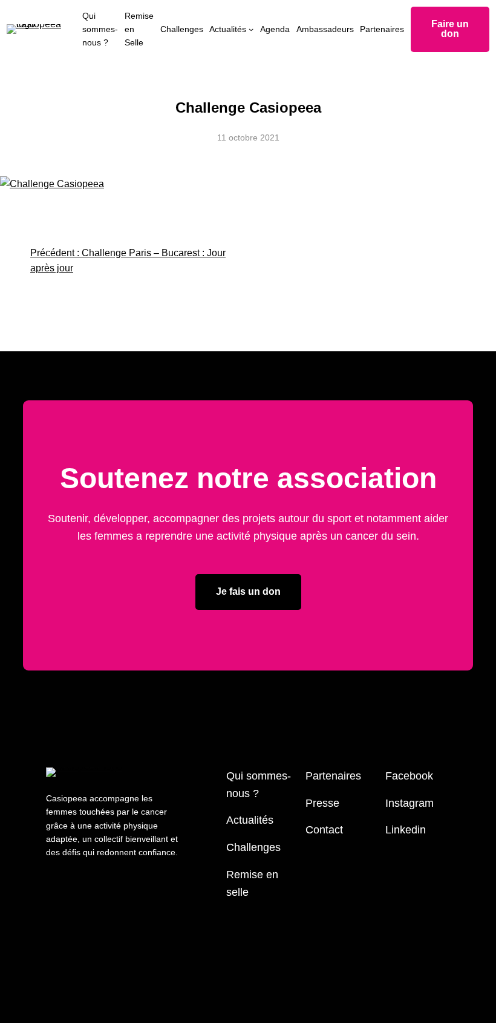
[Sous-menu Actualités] (251, 29)
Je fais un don (248, 591)
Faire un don (450, 29)
